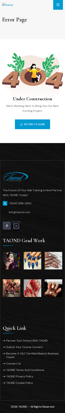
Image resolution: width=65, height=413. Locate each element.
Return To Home (34, 124)
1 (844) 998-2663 (20, 203)
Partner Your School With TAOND (27, 340)
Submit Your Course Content (24, 347)
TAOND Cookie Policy (19, 383)
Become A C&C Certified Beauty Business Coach (32, 355)
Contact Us (13, 363)
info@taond (16, 212)
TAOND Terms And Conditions (25, 370)
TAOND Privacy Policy (19, 376)
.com (27, 212)
